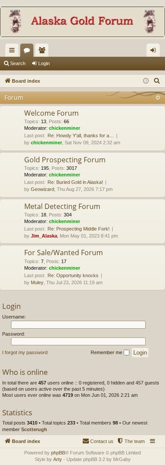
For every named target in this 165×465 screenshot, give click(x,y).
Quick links (13, 52)
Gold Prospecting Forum (65, 160)
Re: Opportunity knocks (73, 275)
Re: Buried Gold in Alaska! (75, 182)
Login (44, 63)
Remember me (107, 352)
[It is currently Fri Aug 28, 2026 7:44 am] (146, 81)
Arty (57, 459)
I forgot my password (25, 352)
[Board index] (82, 23)
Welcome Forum (51, 113)
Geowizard (42, 189)
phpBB (58, 452)
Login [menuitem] (155, 52)
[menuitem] (157, 81)
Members (43, 52)
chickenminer (64, 128)
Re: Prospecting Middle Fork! (79, 228)
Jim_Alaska (44, 235)
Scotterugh (34, 429)
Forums (28, 52)
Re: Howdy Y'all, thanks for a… (81, 135)
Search (18, 63)
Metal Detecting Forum (62, 206)
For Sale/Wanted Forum (63, 252)
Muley (37, 282)
